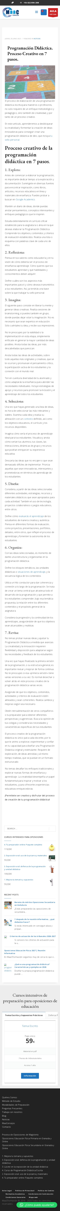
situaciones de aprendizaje (31, 571)
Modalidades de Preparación (15, 1104)
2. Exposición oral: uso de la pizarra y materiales (25, 1174)
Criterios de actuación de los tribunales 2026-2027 (33, 936)
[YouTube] (17, 3)
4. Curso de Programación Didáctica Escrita (22, 1170)
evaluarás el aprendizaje (31, 516)
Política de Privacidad (24, 1191)
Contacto (6, 1127)
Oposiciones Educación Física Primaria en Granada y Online (26, 1140)
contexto (28, 418)
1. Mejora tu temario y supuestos (17, 1156)
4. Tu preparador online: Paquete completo (22, 1177)
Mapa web (33, 1197)
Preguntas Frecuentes (12, 1108)
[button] (36, 1205)
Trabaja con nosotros (12, 1112)
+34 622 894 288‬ (31, 3)
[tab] (24, 1015)
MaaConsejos (8, 1123)
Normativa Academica (15, 1194)
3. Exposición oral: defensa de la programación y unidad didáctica (28, 1161)
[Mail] (21, 3)
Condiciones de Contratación (40, 1194)
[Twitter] (8, 3)
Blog (4, 1115)
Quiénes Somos (9, 1097)
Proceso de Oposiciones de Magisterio (20, 1134)
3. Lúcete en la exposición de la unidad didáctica (25, 1166)
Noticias (37, 39)
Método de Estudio (11, 1101)
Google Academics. (25, 199)
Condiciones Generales (15, 1197)
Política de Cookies (46, 1191)
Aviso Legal (7, 1191)
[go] (52, 829)
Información (30, 1075)
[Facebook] (4, 3)
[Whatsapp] (12, 3)
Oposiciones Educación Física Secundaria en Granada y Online (28, 1147)
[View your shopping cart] (44, 12)
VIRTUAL (53, 12)
